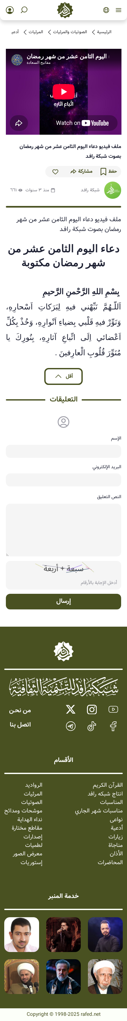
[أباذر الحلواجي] (21, 934)
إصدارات (32, 837)
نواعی (116, 820)
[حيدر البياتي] (105, 934)
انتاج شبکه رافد (105, 794)
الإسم (116, 438)
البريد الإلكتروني (106, 466)
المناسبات (111, 802)
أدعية (14, 32)
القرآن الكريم (108, 785)
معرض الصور (27, 854)
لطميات (33, 845)
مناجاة (115, 845)
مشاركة (85, 171)
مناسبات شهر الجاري (99, 811)
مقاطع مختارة (27, 828)
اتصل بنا (20, 725)
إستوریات (31, 863)
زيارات (115, 837)
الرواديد (33, 785)
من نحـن (20, 710)
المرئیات (36, 32)
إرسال (63, 601)
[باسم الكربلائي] (63, 976)
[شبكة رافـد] (112, 190)
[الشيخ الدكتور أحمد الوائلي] (105, 976)
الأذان (116, 854)
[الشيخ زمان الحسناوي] (21, 976)
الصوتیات (31, 802)
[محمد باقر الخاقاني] (63, 934)
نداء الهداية (29, 820)
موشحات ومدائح (23, 811)
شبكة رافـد (90, 190)
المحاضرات (110, 863)
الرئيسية (104, 32)
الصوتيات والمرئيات (70, 32)
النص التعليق (109, 496)
